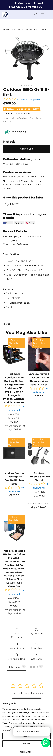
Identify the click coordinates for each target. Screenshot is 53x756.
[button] (5, 14)
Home (6, 29)
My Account (37, 633)
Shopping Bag (16, 659)
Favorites (36, 648)
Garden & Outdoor (35, 29)
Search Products (16, 635)
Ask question (34, 99)
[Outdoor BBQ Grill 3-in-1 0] (26, 59)
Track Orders (16, 648)
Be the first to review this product (26, 693)
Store (17, 29)
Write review (22, 99)
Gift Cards (36, 659)
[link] (26, 751)
